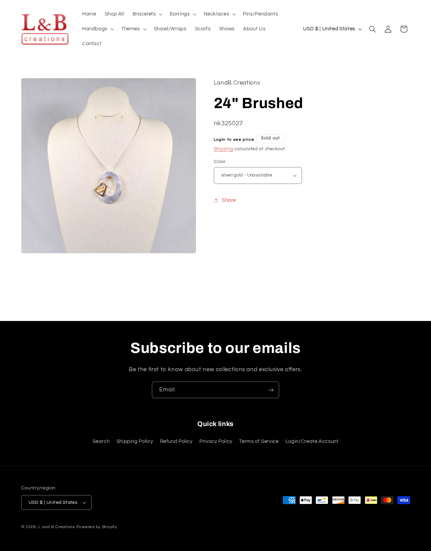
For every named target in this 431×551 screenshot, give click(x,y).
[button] (146, 14)
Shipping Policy (135, 441)
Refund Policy (176, 441)
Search (101, 441)
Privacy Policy (215, 441)
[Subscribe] (271, 390)
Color (220, 161)
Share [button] (229, 200)
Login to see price (234, 139)
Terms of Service (258, 441)
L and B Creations (56, 527)
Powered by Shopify (96, 527)
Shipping (223, 149)
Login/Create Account (312, 441)
